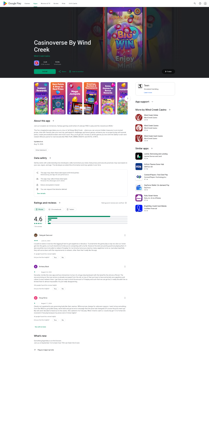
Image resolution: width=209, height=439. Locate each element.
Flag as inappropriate (44, 350)
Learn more (148, 92)
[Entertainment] (41, 150)
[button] (41, 98)
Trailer (168, 71)
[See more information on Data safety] (50, 158)
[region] (64, 63)
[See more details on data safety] (41, 193)
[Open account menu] (205, 3)
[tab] (27, 3)
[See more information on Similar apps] (151, 148)
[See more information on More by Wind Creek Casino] (169, 109)
